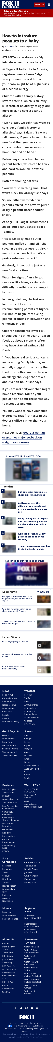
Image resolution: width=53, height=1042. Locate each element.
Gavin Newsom (31, 875)
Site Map (6, 992)
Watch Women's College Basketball (32, 980)
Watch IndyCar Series (31, 968)
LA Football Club (31, 765)
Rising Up (6, 832)
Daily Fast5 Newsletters (7, 899)
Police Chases (8, 701)
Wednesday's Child (10, 799)
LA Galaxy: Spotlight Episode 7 (15, 641)
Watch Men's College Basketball (32, 974)
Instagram (7, 869)
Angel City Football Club (32, 770)
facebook (16, 1008)
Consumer (7, 711)
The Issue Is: (8, 792)
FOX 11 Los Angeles (24, 46)
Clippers (28, 745)
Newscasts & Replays (30, 796)
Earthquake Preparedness (30, 712)
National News (9, 705)
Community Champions (7, 813)
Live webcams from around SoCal (33, 805)
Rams (27, 735)
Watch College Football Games (31, 951)
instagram (26, 1008)
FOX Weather (30, 724)
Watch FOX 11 (33, 785)
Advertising (7, 962)
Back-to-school (9, 745)
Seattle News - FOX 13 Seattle (31, 930)
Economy (6, 912)
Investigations (8, 836)
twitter (21, 1008)
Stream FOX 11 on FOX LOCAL (32, 790)
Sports (28, 731)
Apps (26, 801)
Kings (26, 758)
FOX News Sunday (10, 721)
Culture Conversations (8, 840)
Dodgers (28, 748)
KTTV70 (5, 851)
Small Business (9, 915)
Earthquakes (30, 708)
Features (8, 785)
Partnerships (8, 988)
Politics (5, 718)
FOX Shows (7, 956)
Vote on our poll (9, 752)
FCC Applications (10, 969)
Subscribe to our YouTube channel (24, 560)
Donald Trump (31, 869)
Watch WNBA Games (30, 986)
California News (9, 698)
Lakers (27, 742)
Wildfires (28, 720)
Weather (29, 690)
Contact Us (7, 985)
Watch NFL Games (33, 946)
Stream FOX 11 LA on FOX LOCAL (23, 456)
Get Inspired (7, 829)
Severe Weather (31, 717)
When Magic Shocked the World (11, 819)
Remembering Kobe (8, 846)
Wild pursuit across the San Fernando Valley (14, 667)
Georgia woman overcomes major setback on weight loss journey (23, 437)
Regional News (29, 909)
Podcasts (6, 895)
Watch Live (39, 5)
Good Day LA (10, 731)
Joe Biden (28, 872)
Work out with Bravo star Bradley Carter (17, 655)
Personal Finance (10, 918)
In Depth (6, 796)
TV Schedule (7, 952)
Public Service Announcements (9, 974)
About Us (8, 939)
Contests (6, 943)
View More (43, 591)
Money (6, 908)
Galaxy (27, 774)
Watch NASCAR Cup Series (31, 963)
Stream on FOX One (31, 941)
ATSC (4, 978)
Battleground (30, 882)
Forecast (28, 694)
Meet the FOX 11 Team (10, 948)
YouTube (6, 875)
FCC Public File (9, 966)
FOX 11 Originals (9, 789)
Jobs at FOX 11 (9, 959)
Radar (27, 701)
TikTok (5, 872)
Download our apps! (8, 890)
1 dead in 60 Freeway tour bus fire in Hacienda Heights (18, 622)
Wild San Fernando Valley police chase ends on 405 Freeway (32, 536)
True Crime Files (9, 802)
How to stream (9, 885)
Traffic (27, 698)
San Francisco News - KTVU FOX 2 (32, 918)
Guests (5, 735)
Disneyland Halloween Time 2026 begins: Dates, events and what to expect (17, 598)
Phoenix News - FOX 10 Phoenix (31, 925)
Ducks (27, 762)
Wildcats (28, 755)
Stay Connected (9, 860)
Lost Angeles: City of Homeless (10, 807)
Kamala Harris (30, 879)
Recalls (5, 715)
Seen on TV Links (10, 748)
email (37, 1008)
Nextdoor (6, 879)
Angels (27, 752)
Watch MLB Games (29, 957)
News (35, 46)
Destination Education (7, 824)
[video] (44, 644)
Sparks (27, 778)
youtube (32, 1008)
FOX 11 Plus (7, 982)
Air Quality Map (31, 705)
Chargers (28, 738)
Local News (9, 591)
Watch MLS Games (29, 992)
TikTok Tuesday (9, 755)
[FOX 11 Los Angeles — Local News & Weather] (10, 4)
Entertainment (8, 708)
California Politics (32, 862)
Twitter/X (6, 882)
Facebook (6, 865)
